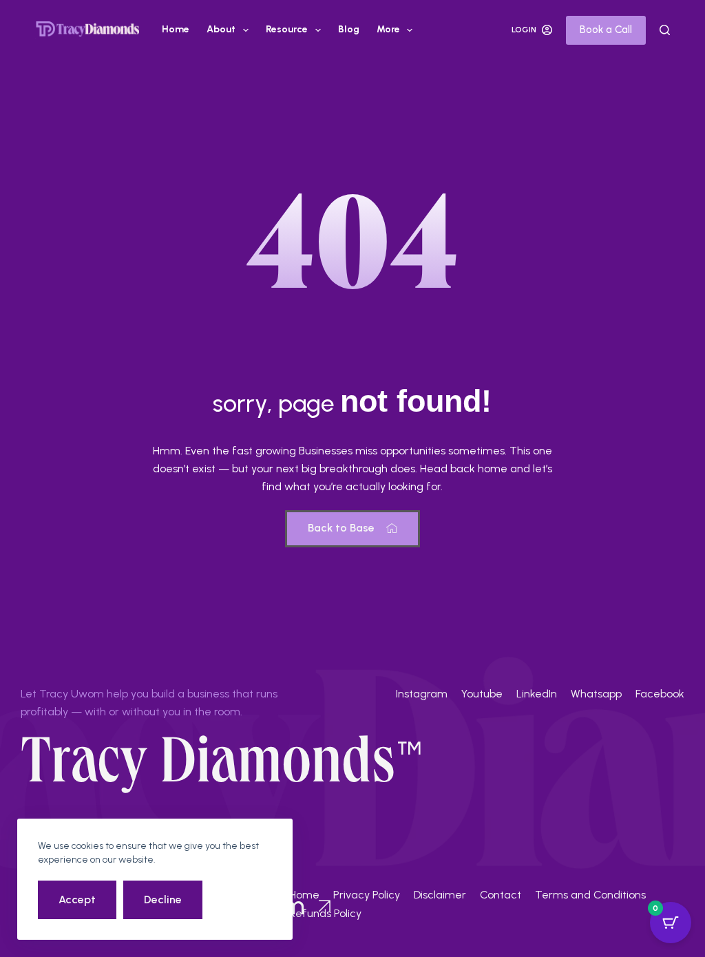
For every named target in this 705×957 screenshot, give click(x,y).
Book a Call (606, 29)
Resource (287, 29)
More (388, 29)
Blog (348, 29)
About (221, 29)
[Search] (665, 30)
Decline (163, 899)
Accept (77, 899)
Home (175, 29)
